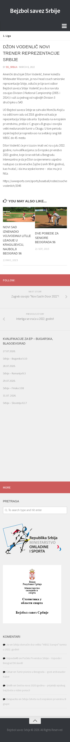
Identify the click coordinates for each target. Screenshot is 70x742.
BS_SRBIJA (11, 67)
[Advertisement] (35, 449)
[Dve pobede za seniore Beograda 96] (51, 217)
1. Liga (7, 36)
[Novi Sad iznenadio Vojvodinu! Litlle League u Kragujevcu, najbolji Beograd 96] (19, 214)
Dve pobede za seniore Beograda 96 (46, 238)
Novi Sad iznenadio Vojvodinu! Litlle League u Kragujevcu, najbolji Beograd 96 (17, 240)
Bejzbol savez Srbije (35, 11)
